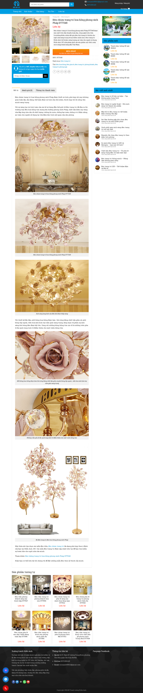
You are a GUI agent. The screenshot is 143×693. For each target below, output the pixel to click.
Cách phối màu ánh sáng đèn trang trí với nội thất (115, 128)
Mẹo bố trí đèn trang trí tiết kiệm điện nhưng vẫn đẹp (114, 113)
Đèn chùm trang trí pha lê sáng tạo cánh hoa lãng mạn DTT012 (62, 600)
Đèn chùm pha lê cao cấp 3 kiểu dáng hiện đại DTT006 (21, 634)
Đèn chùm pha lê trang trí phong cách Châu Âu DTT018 (82, 600)
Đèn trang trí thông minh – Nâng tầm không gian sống (114, 159)
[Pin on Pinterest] (65, 71)
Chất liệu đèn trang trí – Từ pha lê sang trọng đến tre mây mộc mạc (115, 152)
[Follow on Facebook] (13, 682)
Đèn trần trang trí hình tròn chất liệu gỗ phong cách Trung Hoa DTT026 (82, 635)
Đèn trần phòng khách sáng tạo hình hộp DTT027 (21, 599)
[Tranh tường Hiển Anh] (19, 4)
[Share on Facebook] (54, 71)
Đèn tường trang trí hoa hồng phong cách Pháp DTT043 (48, 556)
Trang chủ (17, 11)
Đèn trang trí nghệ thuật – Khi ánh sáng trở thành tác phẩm (115, 105)
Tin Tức (51, 11)
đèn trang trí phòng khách (84, 64)
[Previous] (15, 35)
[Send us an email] (21, 682)
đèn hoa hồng (61, 64)
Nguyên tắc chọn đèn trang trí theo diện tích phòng (115, 136)
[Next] (46, 35)
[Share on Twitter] (58, 71)
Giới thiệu (28, 11)
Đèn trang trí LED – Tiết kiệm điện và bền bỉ (114, 167)
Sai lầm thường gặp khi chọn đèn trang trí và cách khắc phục (114, 120)
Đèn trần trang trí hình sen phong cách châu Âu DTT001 (42, 635)
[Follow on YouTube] (28, 682)
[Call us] (24, 682)
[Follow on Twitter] (17, 682)
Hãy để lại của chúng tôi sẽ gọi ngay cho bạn (33, 69)
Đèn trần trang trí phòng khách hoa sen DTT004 (41, 599)
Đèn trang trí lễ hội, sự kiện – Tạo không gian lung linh (114, 97)
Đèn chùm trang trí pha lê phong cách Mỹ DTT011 (62, 634)
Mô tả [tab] (16, 90)
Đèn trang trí (65, 17)
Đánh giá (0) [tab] (27, 90)
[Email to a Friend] (62, 71)
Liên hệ (61, 11)
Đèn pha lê (70, 64)
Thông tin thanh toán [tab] (45, 90)
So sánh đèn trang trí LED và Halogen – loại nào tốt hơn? (112, 144)
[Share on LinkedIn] (69, 71)
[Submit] (71, 4)
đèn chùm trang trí (56, 546)
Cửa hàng (40, 11)
